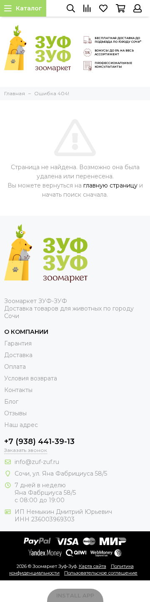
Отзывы (15, 413)
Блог (11, 401)
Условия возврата (30, 378)
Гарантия (18, 343)
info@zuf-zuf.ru (37, 462)
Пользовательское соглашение (101, 573)
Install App (75, 595)
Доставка (18, 355)
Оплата (15, 366)
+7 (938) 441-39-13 (39, 441)
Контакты (18, 390)
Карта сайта (92, 566)
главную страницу (110, 185)
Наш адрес (21, 425)
